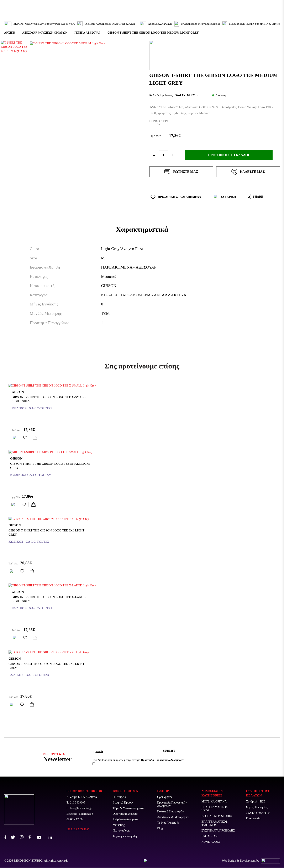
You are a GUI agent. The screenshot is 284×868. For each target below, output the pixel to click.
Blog (160, 828)
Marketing (119, 825)
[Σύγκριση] (15, 437)
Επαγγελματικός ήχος (214, 809)
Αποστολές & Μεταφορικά (173, 817)
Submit (169, 750)
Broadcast (210, 836)
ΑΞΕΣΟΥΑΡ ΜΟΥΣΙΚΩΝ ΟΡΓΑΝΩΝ (44, 32)
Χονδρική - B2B (255, 801)
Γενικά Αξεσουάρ (87, 32)
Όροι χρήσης (164, 797)
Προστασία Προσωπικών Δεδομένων (172, 804)
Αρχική (9, 32)
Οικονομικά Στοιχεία (125, 813)
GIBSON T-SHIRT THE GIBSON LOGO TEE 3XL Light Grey (46, 532)
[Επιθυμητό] (25, 437)
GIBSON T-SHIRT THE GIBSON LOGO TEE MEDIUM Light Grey (153, 32)
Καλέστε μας (252, 171)
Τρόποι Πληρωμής (168, 822)
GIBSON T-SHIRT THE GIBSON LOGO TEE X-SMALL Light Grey (48, 399)
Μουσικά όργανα (214, 801)
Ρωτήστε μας (185, 171)
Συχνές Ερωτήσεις (257, 807)
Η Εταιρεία (119, 797)
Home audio (210, 841)
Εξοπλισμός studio (216, 816)
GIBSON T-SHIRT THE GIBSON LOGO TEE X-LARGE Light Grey (48, 599)
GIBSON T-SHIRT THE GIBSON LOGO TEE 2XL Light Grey (46, 666)
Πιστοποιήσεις (121, 830)
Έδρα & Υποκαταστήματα (128, 808)
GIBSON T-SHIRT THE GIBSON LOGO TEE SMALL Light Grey (50, 465)
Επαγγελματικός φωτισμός (214, 823)
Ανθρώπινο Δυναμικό (125, 819)
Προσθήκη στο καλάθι (228, 155)
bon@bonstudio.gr (81, 808)
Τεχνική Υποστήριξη (125, 836)
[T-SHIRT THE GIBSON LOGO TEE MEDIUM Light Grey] (82, 43)
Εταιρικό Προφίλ (123, 802)
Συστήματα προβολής (218, 830)
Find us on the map (78, 828)
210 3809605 (77, 802)
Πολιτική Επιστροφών (170, 811)
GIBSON (18, 392)
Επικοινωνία (253, 818)
